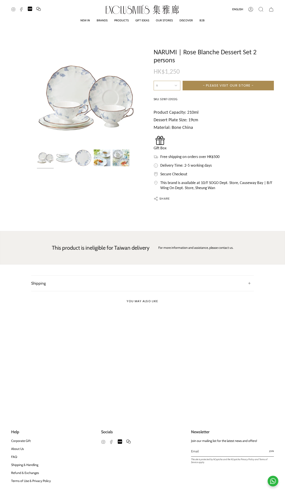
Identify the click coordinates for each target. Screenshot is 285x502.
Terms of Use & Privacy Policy (31, 481)
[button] (102, 20)
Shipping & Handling (24, 465)
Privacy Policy (247, 459)
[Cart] (271, 9)
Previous (37, 98)
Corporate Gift (21, 441)
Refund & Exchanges (25, 473)
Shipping (38, 283)
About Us (17, 449)
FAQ (14, 457)
